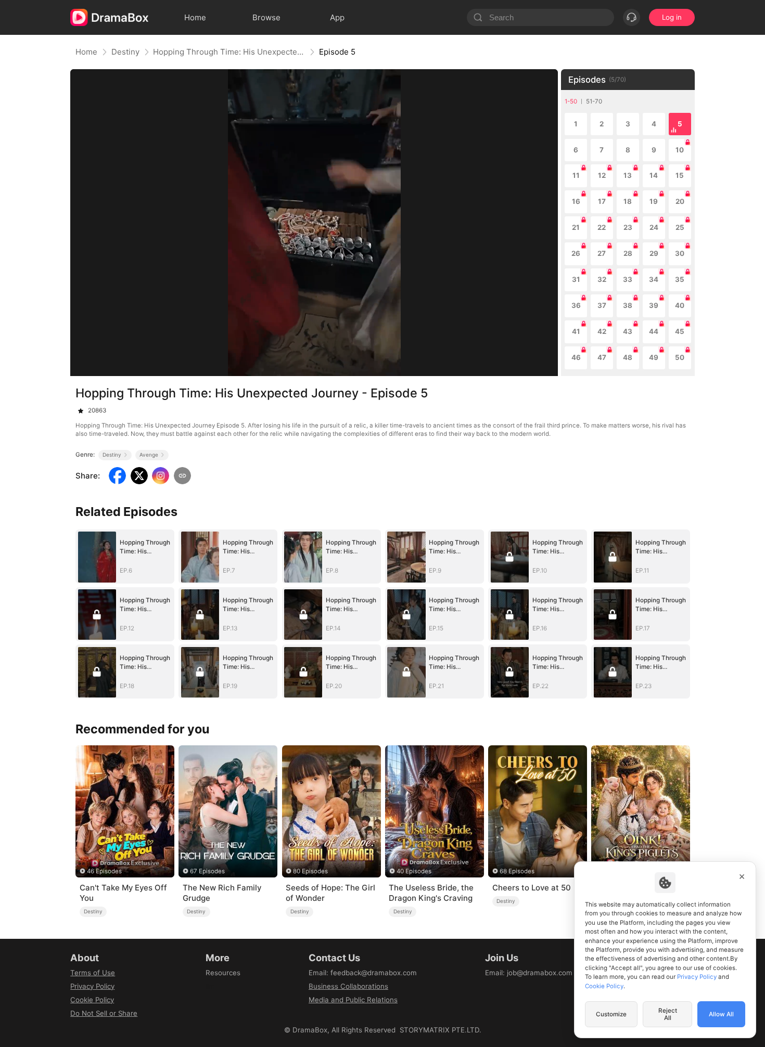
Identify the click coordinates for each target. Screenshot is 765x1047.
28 (627, 253)
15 (679, 175)
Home (86, 52)
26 (575, 253)
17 (602, 201)
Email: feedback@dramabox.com (363, 972)
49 (653, 357)
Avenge (148, 454)
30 (679, 253)
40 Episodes (414, 871)
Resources (223, 972)
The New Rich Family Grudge (222, 893)
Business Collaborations (348, 986)
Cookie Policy (92, 1000)
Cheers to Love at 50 (531, 888)
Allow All (721, 1014)
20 (679, 201)
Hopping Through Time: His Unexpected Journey (229, 52)
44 (653, 331)
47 (601, 357)
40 (679, 305)
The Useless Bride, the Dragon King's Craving (431, 893)
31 (576, 279)
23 (627, 227)
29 (653, 253)
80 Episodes (310, 871)
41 (576, 331)
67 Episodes (207, 871)
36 (576, 305)
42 (601, 331)
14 (653, 175)
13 (627, 175)
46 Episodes (104, 871)
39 (653, 305)
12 (602, 175)
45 (679, 331)
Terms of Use (92, 972)
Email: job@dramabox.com (528, 972)
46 (576, 357)
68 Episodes (517, 871)
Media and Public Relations (353, 1000)
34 (653, 279)
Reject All (667, 1014)
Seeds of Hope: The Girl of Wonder (330, 893)
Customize (611, 1014)
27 (601, 253)
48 (627, 357)
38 (627, 305)
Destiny (125, 52)
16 (576, 201)
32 (601, 279)
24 (653, 227)
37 (601, 305)
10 (679, 150)
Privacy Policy (92, 986)
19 (653, 201)
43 (627, 331)
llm (210, 986)
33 (627, 279)
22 (601, 227)
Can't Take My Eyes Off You (123, 893)
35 (679, 279)
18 (627, 201)
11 (576, 175)
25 (679, 227)
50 (679, 357)
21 (576, 227)
